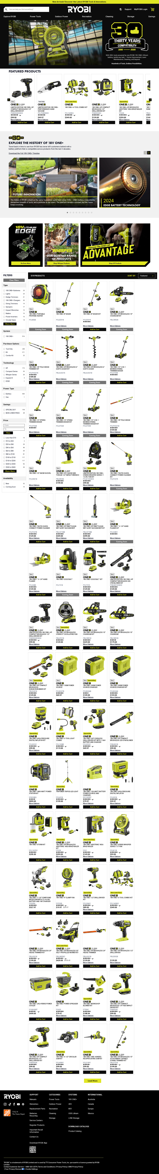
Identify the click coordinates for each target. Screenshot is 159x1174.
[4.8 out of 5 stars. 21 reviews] (60, 640)
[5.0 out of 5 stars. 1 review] (114, 427)
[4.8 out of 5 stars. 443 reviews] (114, 746)
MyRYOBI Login (140, 9)
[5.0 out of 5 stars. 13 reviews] (60, 480)
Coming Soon (40, 329)
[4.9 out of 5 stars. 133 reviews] (114, 1011)
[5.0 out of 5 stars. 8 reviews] (60, 1011)
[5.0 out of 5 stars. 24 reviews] (33, 693)
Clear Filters (14, 280)
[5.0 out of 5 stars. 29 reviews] (42, 114)
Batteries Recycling (33, 1114)
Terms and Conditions (46, 1167)
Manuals (33, 1099)
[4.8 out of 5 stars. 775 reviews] (87, 852)
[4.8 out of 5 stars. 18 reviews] (87, 640)
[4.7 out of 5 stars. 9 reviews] (33, 427)
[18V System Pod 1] (26, 245)
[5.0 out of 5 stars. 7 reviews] (87, 533)
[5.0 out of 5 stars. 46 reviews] (60, 746)
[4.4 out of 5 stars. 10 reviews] (87, 1064)
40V (70, 1104)
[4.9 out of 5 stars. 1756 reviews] (69, 114)
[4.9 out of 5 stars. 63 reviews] (15, 114)
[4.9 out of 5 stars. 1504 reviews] (114, 852)
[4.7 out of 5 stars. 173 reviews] (60, 958)
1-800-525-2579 (31, 1167)
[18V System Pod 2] (62, 245)
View (8, 433)
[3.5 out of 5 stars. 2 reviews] (87, 693)
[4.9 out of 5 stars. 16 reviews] (114, 693)
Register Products (37, 1125)
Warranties (34, 1104)
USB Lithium (73, 1113)
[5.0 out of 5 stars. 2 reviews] (87, 1011)
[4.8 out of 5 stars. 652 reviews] (114, 799)
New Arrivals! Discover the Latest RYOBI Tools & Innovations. (79, 2)
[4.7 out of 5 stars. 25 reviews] (33, 852)
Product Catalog (74, 1131)
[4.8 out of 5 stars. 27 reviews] (60, 693)
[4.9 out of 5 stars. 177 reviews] (123, 114)
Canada (91, 1104)
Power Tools (35, 16)
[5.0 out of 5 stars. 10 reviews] (33, 533)
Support (128, 9)
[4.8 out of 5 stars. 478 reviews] (87, 746)
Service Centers (36, 1120)
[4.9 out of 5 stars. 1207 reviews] (60, 905)
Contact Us (34, 1137)
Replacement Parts (37, 1109)
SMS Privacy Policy (75, 1167)
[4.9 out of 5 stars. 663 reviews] (87, 905)
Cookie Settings (32, 1169)
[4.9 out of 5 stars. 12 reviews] (60, 1064)
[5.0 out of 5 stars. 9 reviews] (114, 374)
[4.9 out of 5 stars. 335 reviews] (96, 114)
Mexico (91, 1113)
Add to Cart (22, 122)
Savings (151, 16)
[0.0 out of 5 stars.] (33, 480)
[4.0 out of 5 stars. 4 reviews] (114, 640)
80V (70, 1109)
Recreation (86, 16)
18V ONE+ (72, 1099)
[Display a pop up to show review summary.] (20, 116)
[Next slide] (150, 99)
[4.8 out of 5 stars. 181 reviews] (87, 799)
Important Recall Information (36, 1131)
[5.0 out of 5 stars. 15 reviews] (87, 321)
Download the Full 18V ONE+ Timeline (24, 153)
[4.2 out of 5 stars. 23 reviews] (33, 799)
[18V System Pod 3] (115, 245)
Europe (91, 1109)
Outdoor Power (61, 16)
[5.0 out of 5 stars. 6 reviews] (87, 480)
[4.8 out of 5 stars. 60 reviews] (60, 799)
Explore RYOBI (10, 16)
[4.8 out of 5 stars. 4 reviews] (114, 533)
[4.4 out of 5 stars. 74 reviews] (33, 1011)
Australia (91, 1099)
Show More (10, 324)
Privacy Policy (61, 1167)
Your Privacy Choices (13, 1169)
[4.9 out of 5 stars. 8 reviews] (60, 533)
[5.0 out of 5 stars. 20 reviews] (33, 374)
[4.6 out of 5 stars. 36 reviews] (114, 1064)
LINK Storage (73, 1118)
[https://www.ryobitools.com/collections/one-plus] (127, 43)
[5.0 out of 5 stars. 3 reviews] (33, 905)
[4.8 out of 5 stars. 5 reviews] (33, 1064)
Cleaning (109, 16)
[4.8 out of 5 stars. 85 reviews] (87, 958)
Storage (130, 16)
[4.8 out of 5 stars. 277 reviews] (33, 746)
